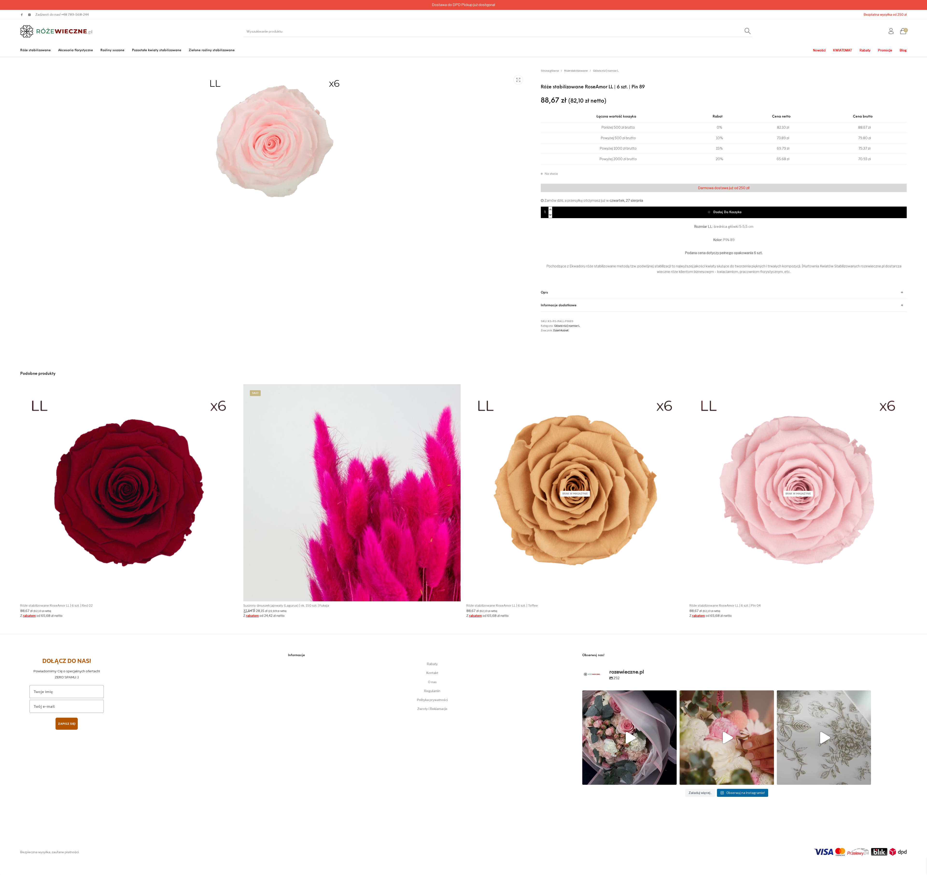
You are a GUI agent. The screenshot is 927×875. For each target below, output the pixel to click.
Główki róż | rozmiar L (606, 70)
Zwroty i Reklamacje (432, 709)
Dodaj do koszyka (727, 212)
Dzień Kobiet (561, 330)
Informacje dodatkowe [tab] (558, 305)
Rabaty (432, 664)
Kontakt (432, 673)
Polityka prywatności (432, 700)
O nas (432, 682)
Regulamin (432, 691)
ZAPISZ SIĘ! (66, 723)
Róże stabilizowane (576, 70)
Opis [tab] (544, 292)
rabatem (29, 616)
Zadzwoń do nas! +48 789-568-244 (62, 14)
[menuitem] (35, 50)
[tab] (724, 292)
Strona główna (550, 70)
